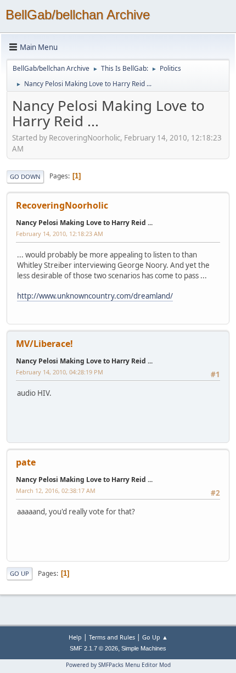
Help (75, 637)
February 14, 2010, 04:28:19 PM (59, 372)
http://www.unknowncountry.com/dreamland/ (95, 296)
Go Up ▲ (155, 637)
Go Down (25, 176)
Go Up (19, 573)
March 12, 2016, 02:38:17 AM (55, 490)
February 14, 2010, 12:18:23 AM (59, 233)
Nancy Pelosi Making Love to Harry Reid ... (84, 222)
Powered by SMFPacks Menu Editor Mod (118, 665)
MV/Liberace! (44, 344)
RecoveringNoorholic (62, 205)
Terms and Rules (112, 637)
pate (26, 462)
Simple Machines (143, 648)
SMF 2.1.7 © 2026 (94, 648)
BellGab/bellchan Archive (77, 14)
